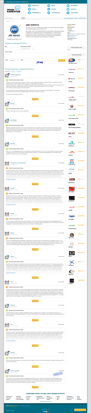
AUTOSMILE (76, 190)
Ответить (35, 99)
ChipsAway (76, 144)
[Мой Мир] (48, 411)
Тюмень (48, 399)
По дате (13, 71)
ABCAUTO (76, 273)
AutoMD (76, 208)
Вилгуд (76, 80)
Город (6, 59)
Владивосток (9, 396)
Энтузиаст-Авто (76, 61)
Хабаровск (69, 399)
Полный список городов (45, 401)
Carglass (76, 153)
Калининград (69, 396)
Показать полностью (10, 179)
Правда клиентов (13, 405)
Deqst (76, 135)
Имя (6, 46)
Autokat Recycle (76, 227)
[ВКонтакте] (43, 411)
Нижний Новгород (40, 397)
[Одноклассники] (46, 411)
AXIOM (76, 172)
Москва (28, 397)
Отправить (61, 60)
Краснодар (8, 397)
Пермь (58, 397)
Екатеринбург (39, 396)
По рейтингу (18, 71)
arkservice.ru (72, 36)
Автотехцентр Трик (76, 116)
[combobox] (27, 49)
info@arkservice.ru (73, 35)
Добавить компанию (80, 409)
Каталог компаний (68, 18)
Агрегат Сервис (76, 107)
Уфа (57, 399)
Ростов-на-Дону (70, 397)
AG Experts (76, 263)
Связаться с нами (10, 410)
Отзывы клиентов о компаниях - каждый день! (16, 1)
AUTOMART (76, 218)
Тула (37, 399)
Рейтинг (76, 18)
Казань (58, 396)
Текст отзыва (8, 51)
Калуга (78, 396)
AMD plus (76, 245)
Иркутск (48, 396)
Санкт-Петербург (20, 399)
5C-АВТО (76, 282)
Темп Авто (76, 71)
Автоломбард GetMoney (76, 126)
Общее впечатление (25, 46)
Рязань (78, 397)
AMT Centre (76, 236)
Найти (23, 18)
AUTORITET (76, 199)
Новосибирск (49, 397)
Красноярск (19, 397)
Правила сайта (82, 18)
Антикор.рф (76, 89)
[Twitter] (44, 411)
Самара (7, 399)
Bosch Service (76, 162)
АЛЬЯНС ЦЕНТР (76, 98)
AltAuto (76, 254)
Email (21, 59)
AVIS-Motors (76, 181)
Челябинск (79, 399)
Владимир (18, 396)
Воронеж (28, 396)
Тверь (27, 399)
